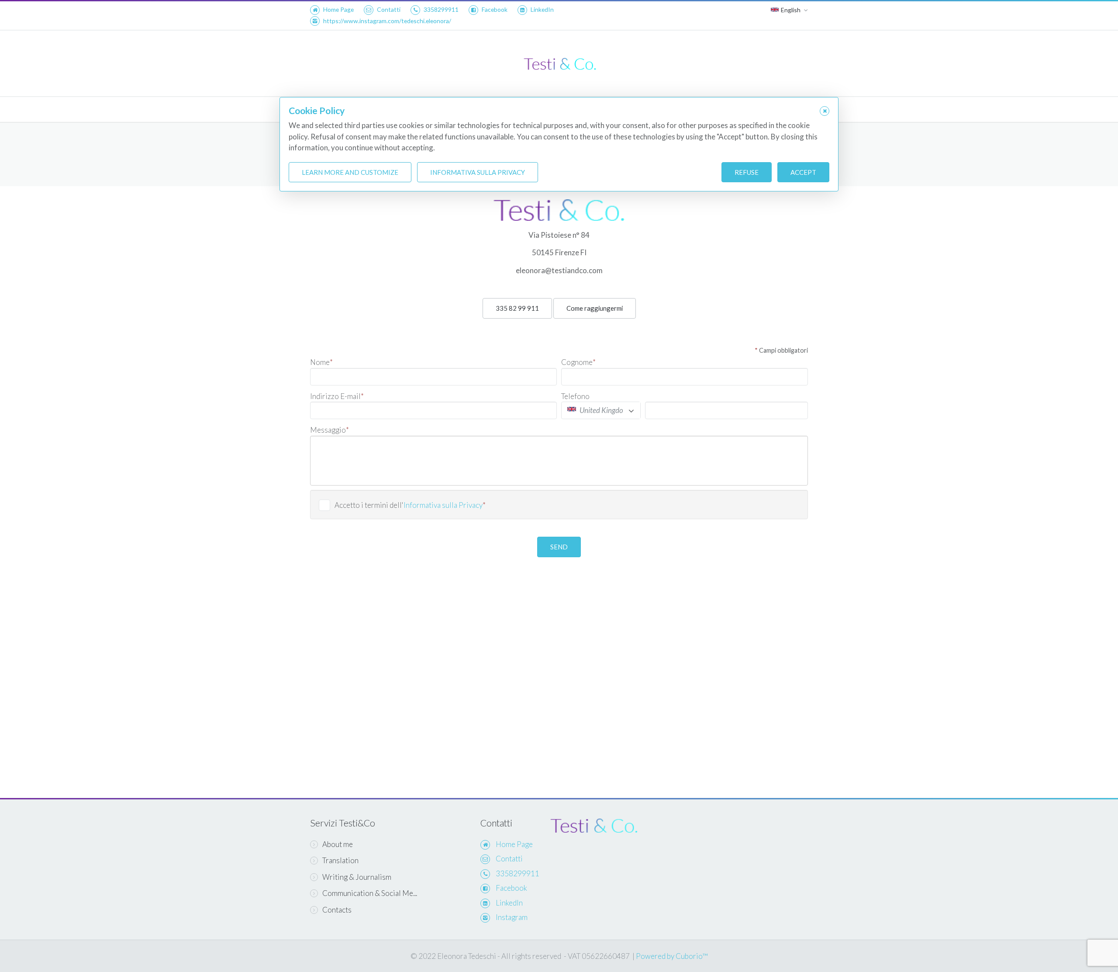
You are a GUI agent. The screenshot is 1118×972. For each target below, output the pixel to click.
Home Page (338, 9)
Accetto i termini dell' (410, 505)
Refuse (747, 172)
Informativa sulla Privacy (443, 505)
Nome (321, 362)
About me (337, 844)
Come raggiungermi (594, 308)
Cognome (578, 362)
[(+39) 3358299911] (559, 204)
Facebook (494, 9)
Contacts (337, 909)
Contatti (388, 9)
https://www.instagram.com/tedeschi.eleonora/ (387, 20)
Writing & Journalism (356, 877)
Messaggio (329, 429)
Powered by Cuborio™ (671, 956)
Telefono (575, 396)
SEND (559, 547)
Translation (340, 860)
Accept (803, 172)
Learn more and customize (350, 172)
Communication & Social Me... (369, 893)
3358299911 (441, 9)
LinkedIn (542, 9)
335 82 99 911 (517, 308)
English (791, 10)
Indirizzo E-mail (337, 396)
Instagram (512, 917)
